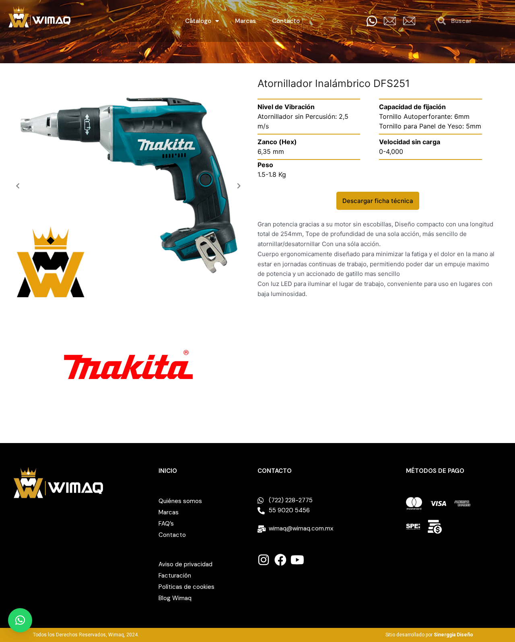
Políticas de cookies (186, 587)
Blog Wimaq (175, 598)
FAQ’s (166, 524)
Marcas (245, 21)
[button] (17, 186)
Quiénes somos (180, 501)
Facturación (175, 576)
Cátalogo (198, 21)
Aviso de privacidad (185, 564)
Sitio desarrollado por (429, 635)
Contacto (286, 21)
